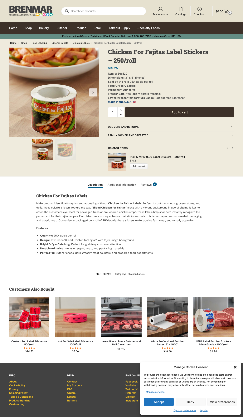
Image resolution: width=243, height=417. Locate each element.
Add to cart (179, 112)
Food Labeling (39, 43)
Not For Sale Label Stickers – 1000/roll (75, 343)
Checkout (199, 14)
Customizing (16, 404)
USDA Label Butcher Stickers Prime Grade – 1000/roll (213, 343)
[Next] (232, 148)
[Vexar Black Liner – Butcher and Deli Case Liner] (121, 317)
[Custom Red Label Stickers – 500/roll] (29, 317)
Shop (24, 43)
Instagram (131, 400)
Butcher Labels (60, 43)
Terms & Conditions (21, 396)
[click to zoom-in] (54, 92)
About (13, 381)
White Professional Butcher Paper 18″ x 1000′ (167, 343)
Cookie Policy (17, 385)
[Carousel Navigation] (229, 148)
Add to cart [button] (29, 359)
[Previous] (227, 148)
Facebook (131, 381)
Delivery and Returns (123, 126)
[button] (235, 367)
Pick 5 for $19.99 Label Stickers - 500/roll (157, 156)
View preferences (222, 402)
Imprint (204, 410)
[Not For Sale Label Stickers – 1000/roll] (75, 317)
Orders (71, 392)
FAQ (69, 389)
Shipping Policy (18, 392)
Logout (71, 396)
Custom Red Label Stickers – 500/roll (29, 343)
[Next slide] (93, 92)
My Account (160, 14)
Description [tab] (95, 184)
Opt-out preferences (185, 410)
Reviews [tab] (148, 184)
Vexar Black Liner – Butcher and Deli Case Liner (121, 343)
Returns (72, 400)
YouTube (130, 385)
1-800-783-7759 (141, 36)
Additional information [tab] (122, 184)
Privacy (13, 389)
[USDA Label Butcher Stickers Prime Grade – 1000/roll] (213, 317)
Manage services (155, 392)
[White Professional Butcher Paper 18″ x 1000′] (167, 317)
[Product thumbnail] (119, 162)
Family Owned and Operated (128, 135)
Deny (190, 402)
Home (13, 43)
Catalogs (180, 14)
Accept (159, 402)
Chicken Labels (81, 43)
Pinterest (130, 392)
